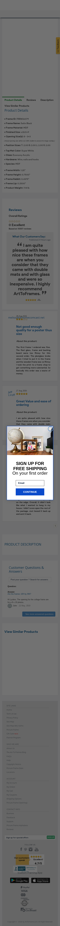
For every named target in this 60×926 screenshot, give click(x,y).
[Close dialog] (50, 428)
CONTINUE (30, 491)
